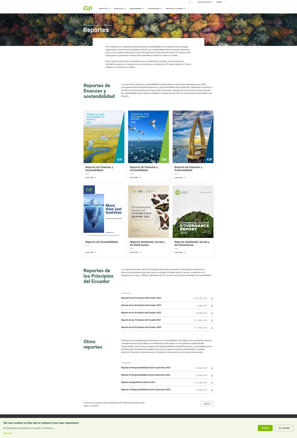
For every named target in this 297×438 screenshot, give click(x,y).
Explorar (207, 404)
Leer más (89, 177)
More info (7, 433)
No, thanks (284, 428)
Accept (265, 428)
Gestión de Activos (204, 2)
